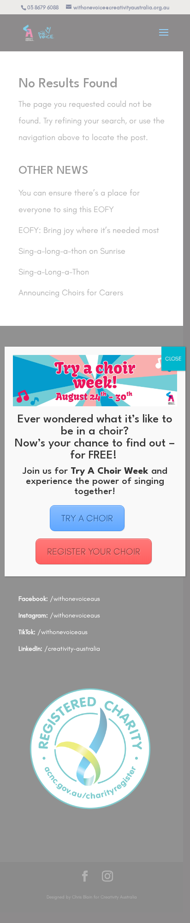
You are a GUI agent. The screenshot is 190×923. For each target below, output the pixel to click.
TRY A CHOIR (87, 518)
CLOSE (173, 358)
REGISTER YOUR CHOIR (93, 551)
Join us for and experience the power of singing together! (95, 481)
